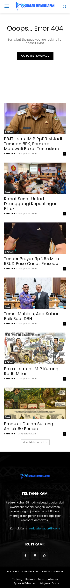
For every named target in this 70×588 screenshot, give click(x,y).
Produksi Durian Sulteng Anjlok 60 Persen (28, 426)
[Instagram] (35, 556)
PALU (7, 191)
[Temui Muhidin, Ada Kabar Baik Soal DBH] (35, 293)
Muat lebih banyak (34, 442)
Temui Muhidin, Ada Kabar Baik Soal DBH (31, 316)
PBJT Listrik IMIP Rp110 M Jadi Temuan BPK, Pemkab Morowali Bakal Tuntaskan (33, 143)
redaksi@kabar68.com (44, 528)
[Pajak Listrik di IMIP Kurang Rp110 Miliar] (35, 348)
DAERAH (9, 132)
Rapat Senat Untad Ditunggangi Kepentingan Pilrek (31, 203)
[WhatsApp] (44, 556)
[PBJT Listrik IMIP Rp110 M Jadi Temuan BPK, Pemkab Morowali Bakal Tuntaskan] (35, 118)
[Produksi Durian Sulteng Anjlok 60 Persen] (35, 403)
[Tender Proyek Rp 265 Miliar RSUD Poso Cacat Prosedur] (35, 238)
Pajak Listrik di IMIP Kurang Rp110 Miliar (31, 371)
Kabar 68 (9, 153)
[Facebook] (25, 556)
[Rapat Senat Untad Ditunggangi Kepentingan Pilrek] (35, 178)
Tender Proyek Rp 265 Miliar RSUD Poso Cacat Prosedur (32, 261)
